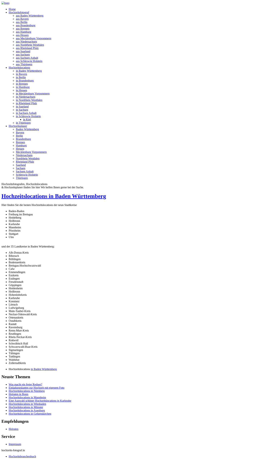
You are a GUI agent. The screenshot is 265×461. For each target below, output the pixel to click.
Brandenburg (23, 139)
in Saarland (22, 106)
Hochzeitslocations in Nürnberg (27, 390)
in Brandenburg (25, 80)
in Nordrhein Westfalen (29, 100)
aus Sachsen (23, 54)
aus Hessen (22, 35)
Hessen (20, 148)
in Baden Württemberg (29, 70)
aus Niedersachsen (26, 41)
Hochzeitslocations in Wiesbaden (27, 403)
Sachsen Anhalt (25, 171)
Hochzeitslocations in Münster (26, 407)
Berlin (19, 135)
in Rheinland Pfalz (26, 103)
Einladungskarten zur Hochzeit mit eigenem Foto (36, 387)
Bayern (20, 132)
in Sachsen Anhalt (26, 113)
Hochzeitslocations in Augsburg (27, 410)
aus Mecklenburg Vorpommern (33, 38)
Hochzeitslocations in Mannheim (27, 397)
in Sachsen (22, 109)
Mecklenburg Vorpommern (31, 151)
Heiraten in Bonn (18, 394)
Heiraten (13, 429)
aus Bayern (22, 18)
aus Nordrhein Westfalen (30, 44)
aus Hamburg (23, 31)
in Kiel (27, 119)
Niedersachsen (24, 155)
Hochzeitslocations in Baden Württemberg (53, 196)
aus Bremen (22, 28)
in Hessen (21, 90)
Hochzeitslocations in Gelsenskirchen (30, 413)
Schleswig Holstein (27, 174)
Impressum (15, 444)
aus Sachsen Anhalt (27, 57)
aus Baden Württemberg (29, 15)
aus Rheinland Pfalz (27, 48)
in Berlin (21, 77)
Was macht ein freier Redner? (25, 384)
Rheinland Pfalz (25, 161)
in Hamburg (23, 87)
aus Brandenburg (25, 25)
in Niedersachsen (25, 96)
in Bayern (21, 74)
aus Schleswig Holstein (29, 61)
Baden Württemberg (27, 129)
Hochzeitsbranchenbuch (22, 456)
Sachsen (20, 168)
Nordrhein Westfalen (27, 158)
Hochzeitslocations (19, 67)
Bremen (20, 142)
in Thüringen (23, 122)
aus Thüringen (24, 64)
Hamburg (21, 145)
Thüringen (22, 177)
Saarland (21, 164)
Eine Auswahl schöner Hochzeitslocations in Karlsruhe (40, 400)
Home (12, 9)
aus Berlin (21, 22)
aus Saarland (23, 51)
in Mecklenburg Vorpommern (33, 93)
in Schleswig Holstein (28, 116)
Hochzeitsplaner (18, 126)
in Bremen (22, 83)
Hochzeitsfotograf (19, 12)
